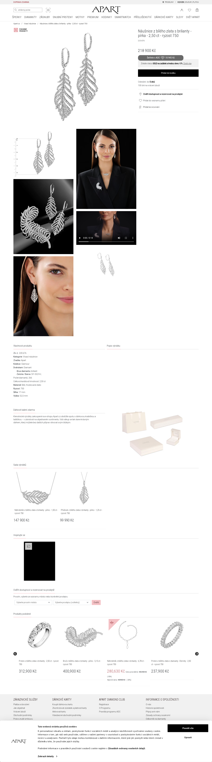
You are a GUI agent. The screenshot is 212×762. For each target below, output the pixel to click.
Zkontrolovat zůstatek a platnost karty (69, 708)
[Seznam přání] (189, 10)
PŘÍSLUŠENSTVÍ (142, 17)
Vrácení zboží (19, 711)
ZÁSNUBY (44, 17)
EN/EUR (188, 2)
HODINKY (106, 17)
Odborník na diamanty (156, 719)
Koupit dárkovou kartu (62, 704)
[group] (40, 653)
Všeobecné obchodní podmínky (66, 715)
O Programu (104, 708)
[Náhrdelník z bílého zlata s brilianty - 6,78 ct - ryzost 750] (128, 635)
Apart (23, 360)
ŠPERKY (16, 17)
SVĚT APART (193, 17)
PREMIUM (93, 17)
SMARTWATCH (123, 17)
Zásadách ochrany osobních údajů (126, 748)
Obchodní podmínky (22, 715)
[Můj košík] (197, 10)
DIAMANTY (30, 17)
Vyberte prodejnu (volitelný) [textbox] (67, 602)
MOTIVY (80, 17)
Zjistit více (187, 63)
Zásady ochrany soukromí (158, 715)
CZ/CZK (181, 2)
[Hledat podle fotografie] (48, 10)
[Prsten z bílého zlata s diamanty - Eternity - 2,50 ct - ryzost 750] (172, 635)
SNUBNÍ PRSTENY (63, 17)
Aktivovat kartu (59, 711)
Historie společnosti (155, 708)
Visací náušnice (30, 24)
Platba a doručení (21, 704)
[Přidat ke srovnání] (139, 107)
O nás (148, 704)
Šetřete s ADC (161, 57)
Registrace (104, 704)
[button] (39, 561)
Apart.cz (16, 24)
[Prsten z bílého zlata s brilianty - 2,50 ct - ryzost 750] (39, 635)
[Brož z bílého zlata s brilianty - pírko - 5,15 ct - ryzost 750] (84, 635)
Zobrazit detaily (46, 756)
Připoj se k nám (153, 711)
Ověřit (96, 602)
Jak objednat (19, 708)
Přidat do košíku (168, 73)
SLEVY (179, 17)
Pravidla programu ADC (109, 711)
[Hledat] (16, 10)
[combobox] (33, 602)
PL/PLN (196, 2)
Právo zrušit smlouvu (23, 719)
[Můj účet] (181, 10)
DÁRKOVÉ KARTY (163, 17)
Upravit (188, 737)
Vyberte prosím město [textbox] (26, 602)
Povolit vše (188, 728)
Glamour (25, 364)
